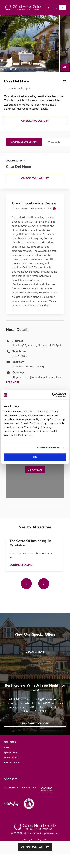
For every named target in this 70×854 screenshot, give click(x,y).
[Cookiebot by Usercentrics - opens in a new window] (52, 395)
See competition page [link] (35, 723)
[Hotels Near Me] (48, 7)
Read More (12, 382)
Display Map (35, 469)
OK (35, 457)
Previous (26, 583)
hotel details (53, 142)
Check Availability (35, 847)
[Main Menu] (62, 7)
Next (43, 583)
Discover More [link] (35, 651)
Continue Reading (21, 564)
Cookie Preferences (48, 447)
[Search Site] (55, 7)
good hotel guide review (23, 142)
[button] (55, 7)
